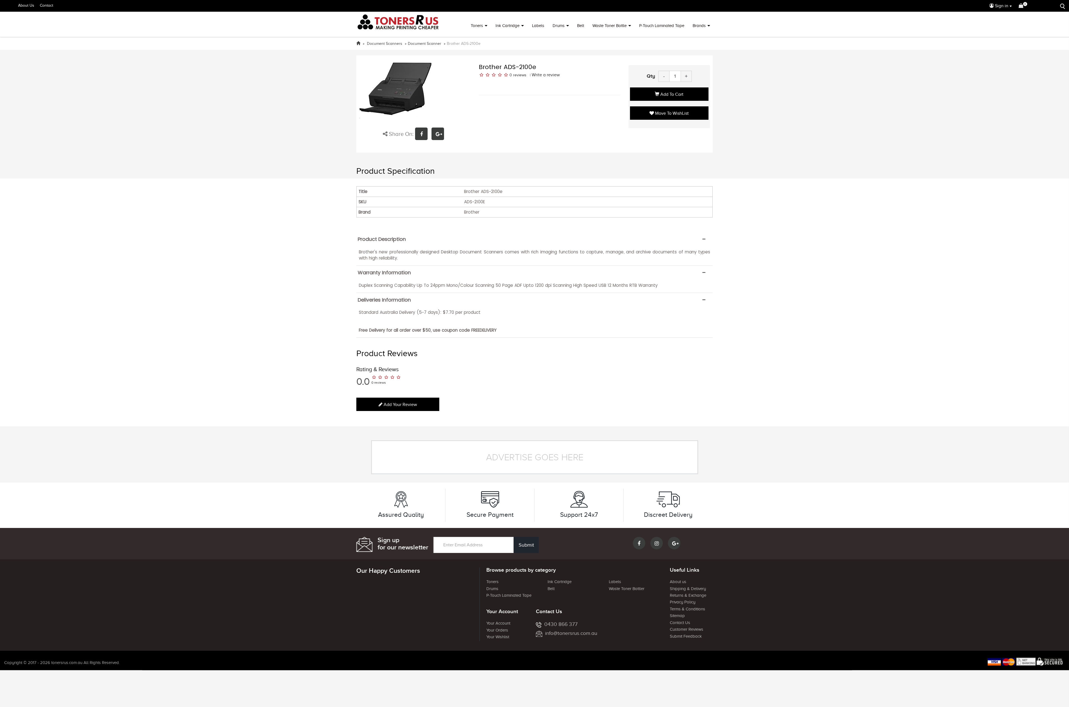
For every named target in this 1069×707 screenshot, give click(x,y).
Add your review (400, 404)
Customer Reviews (686, 629)
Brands (699, 25)
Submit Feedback (686, 636)
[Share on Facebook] (423, 135)
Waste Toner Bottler (626, 588)
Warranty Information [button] (384, 272)
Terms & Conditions (687, 609)
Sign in (1001, 5)
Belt (580, 25)
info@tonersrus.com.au (571, 633)
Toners (477, 25)
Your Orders (497, 630)
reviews (519, 75)
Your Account (498, 623)
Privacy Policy (682, 602)
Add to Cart (671, 94)
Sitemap (677, 615)
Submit (526, 545)
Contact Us (680, 622)
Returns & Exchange (688, 595)
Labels (538, 25)
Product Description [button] (382, 239)
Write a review (546, 74)
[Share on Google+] (439, 135)
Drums (559, 25)
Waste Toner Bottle (609, 25)
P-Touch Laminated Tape (661, 25)
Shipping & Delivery (688, 588)
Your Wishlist (497, 637)
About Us (26, 5)
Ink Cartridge (507, 25)
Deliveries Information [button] (384, 300)
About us (678, 581)
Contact (46, 5)
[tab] (534, 239)
